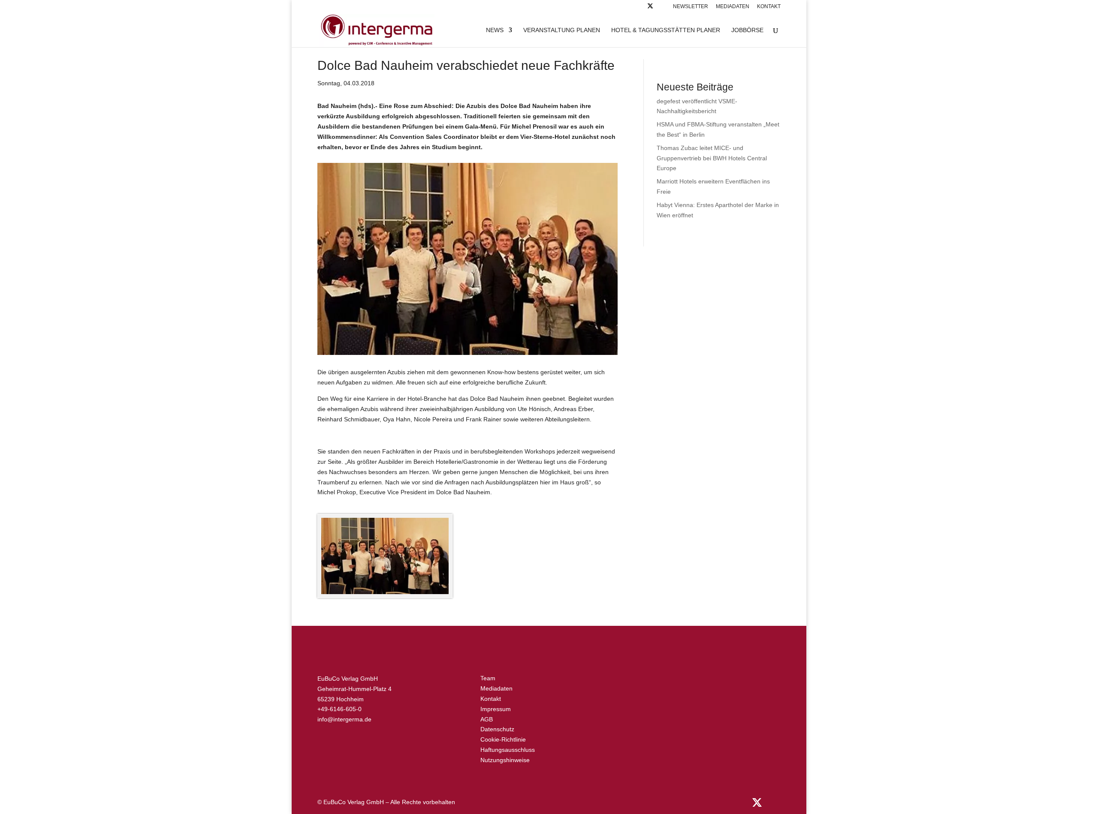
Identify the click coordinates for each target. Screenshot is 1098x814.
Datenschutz (497, 729)
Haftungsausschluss (507, 749)
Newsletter (690, 6)
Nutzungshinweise (505, 760)
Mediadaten (732, 6)
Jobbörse (747, 30)
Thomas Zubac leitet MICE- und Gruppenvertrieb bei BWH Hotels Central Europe (712, 158)
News (495, 30)
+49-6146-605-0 (339, 709)
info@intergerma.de (344, 719)
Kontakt (769, 6)
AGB (486, 719)
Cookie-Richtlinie (503, 739)
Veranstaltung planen (561, 30)
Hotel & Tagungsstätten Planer (665, 30)
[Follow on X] (650, 8)
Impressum (495, 709)
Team (487, 678)
